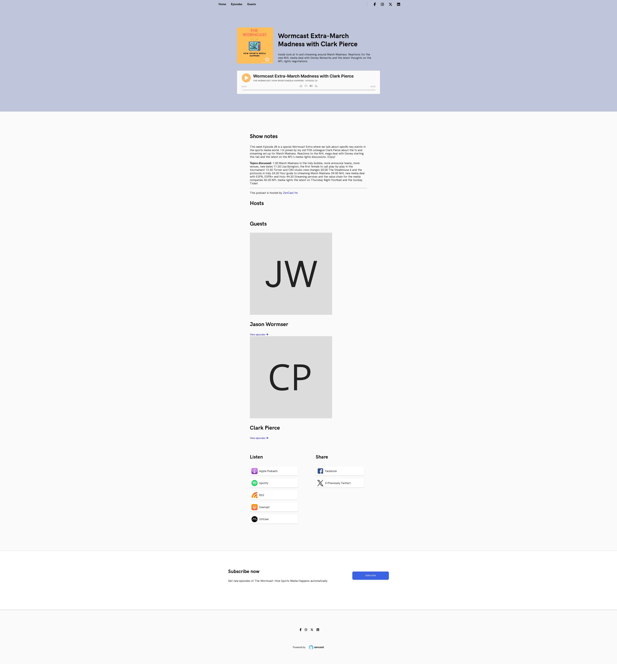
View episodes (258, 334)
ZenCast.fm (290, 193)
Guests (251, 4)
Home (222, 4)
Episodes (236, 4)
